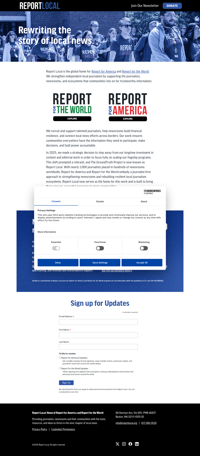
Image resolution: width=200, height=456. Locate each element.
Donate (172, 6)
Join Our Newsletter (145, 6)
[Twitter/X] (117, 444)
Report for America (104, 71)
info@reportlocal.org (126, 423)
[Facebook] (130, 444)
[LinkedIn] (137, 444)
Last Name (64, 342)
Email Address (66, 317)
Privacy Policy (39, 429)
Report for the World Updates (74, 368)
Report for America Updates (74, 358)
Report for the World (135, 71)
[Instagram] (124, 444)
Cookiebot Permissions (63, 429)
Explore (72, 118)
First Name (65, 330)
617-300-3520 (149, 423)
